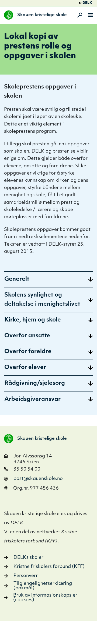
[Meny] (90, 15)
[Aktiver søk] (78, 15)
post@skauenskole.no (38, 478)
